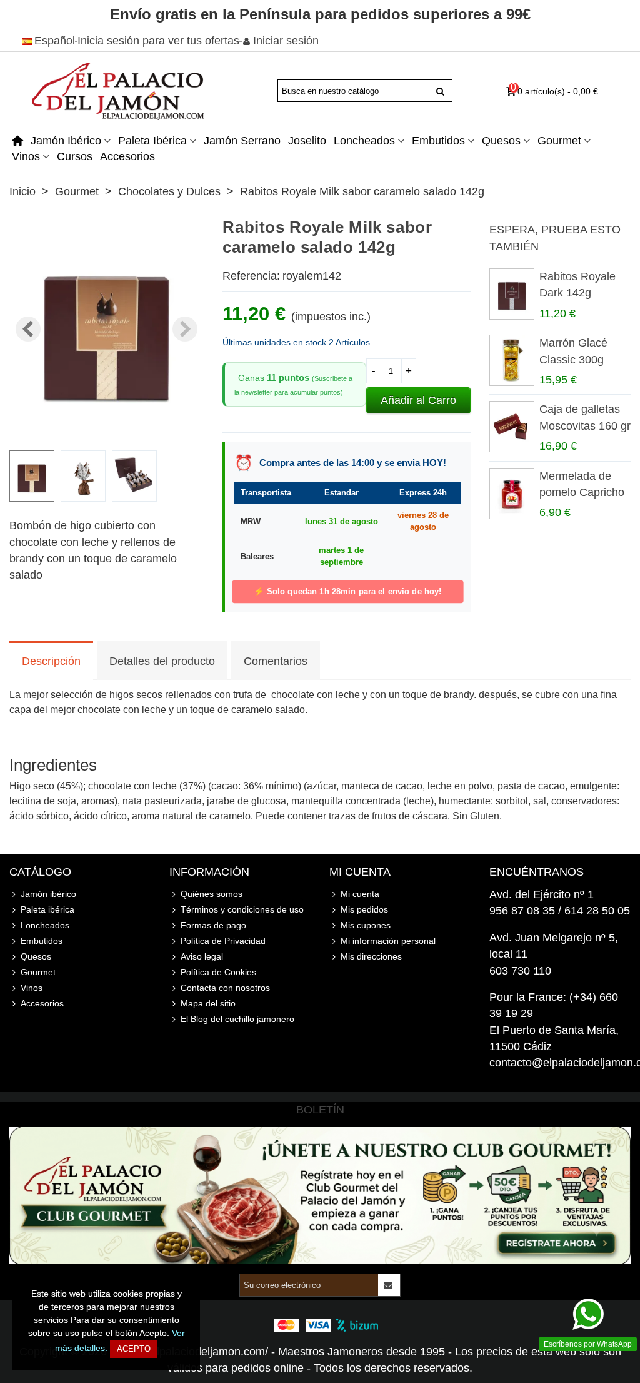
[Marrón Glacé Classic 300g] (511, 360)
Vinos (26, 156)
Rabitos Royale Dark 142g (577, 284)
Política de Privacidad (223, 941)
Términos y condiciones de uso (242, 909)
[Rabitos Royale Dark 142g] (511, 294)
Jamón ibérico (66, 140)
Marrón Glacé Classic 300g (573, 351)
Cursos (74, 156)
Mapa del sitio (208, 1003)
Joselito (307, 140)
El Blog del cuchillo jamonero (237, 1019)
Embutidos (438, 140)
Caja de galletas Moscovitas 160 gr (585, 417)
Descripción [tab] (51, 661)
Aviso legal (202, 956)
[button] (185, 329)
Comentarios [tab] (276, 661)
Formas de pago (213, 925)
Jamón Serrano (242, 140)
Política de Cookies (218, 972)
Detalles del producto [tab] (162, 661)
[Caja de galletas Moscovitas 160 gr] (511, 426)
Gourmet (559, 140)
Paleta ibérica (152, 140)
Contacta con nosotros (225, 988)
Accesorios (127, 156)
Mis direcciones (371, 956)
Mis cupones (366, 925)
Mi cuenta (360, 894)
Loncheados (364, 140)
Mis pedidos (364, 909)
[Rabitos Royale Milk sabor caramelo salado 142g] (106, 431)
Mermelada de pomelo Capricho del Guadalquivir (581, 492)
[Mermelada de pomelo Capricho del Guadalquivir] (511, 493)
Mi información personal (388, 941)
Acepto (134, 1349)
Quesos (501, 140)
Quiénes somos (211, 894)
